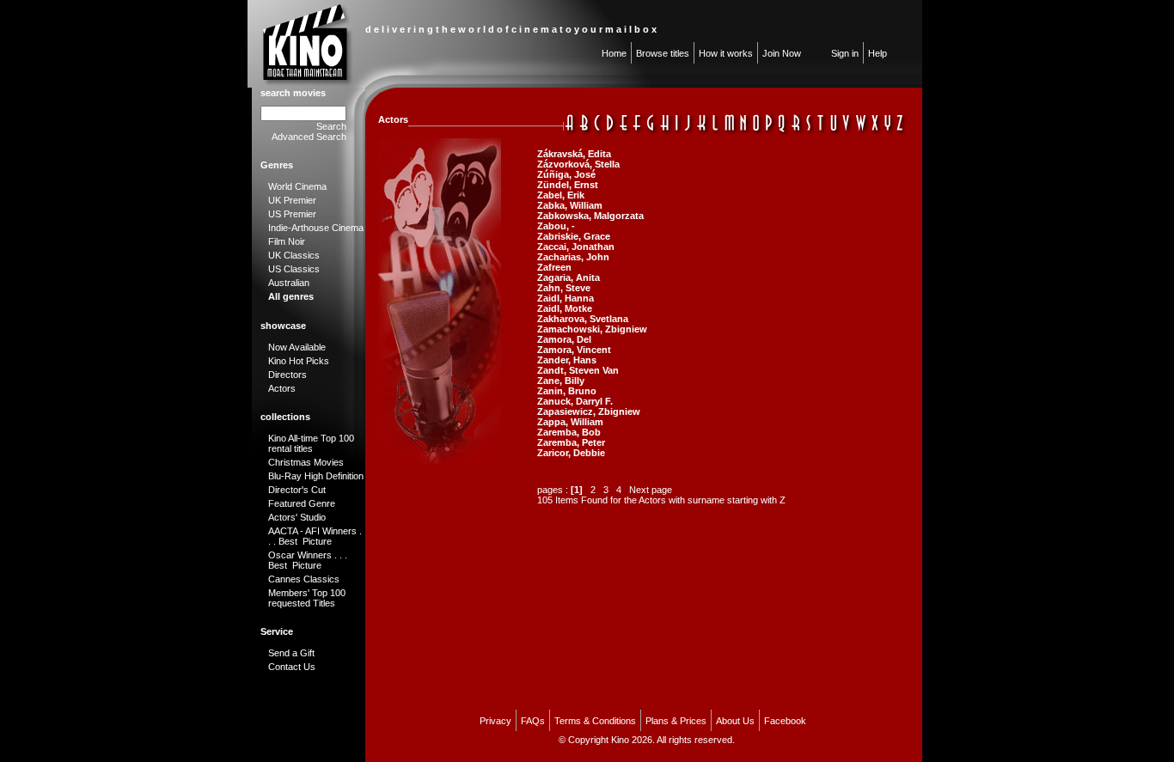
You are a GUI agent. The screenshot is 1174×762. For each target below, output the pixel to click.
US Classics (294, 269)
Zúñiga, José (566, 174)
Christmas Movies (306, 462)
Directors (287, 374)
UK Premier (292, 200)
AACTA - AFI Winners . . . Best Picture (315, 536)
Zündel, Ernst (567, 185)
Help (877, 53)
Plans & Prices (675, 721)
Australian (288, 282)
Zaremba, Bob (569, 432)
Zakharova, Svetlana (582, 319)
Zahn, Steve (563, 288)
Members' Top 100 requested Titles (306, 598)
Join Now (781, 53)
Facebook (785, 721)
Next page (650, 490)
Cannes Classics (303, 579)
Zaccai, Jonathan (576, 246)
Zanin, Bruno (566, 391)
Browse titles (662, 53)
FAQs (533, 721)
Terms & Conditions (595, 721)
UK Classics (294, 255)
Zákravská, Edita (574, 154)
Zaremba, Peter (571, 442)
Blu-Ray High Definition (316, 476)
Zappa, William (570, 422)
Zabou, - (556, 226)
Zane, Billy (560, 380)
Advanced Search (309, 136)
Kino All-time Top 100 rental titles (311, 443)
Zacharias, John (573, 257)
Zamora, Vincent (574, 349)
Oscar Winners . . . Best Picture (307, 560)
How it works (726, 53)
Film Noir (286, 241)
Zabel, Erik (560, 195)
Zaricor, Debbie (571, 453)
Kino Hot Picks (298, 361)
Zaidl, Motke (564, 308)
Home (614, 53)
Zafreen (554, 267)
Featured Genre (301, 503)
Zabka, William (569, 205)
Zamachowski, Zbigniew (592, 329)
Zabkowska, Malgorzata (590, 215)
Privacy (495, 721)
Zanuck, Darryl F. (575, 401)
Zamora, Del (564, 339)
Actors (282, 388)
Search (331, 126)
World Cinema (297, 186)
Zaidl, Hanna (565, 298)
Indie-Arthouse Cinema (316, 228)
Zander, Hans (566, 360)
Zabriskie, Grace (573, 236)
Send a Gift (291, 653)
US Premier (292, 214)
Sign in (845, 53)
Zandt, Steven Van (578, 370)
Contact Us (291, 666)
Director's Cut (297, 490)
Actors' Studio (297, 517)
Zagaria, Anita (568, 277)
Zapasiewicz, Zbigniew (588, 411)
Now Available (297, 347)
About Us (735, 721)
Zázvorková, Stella (578, 164)
